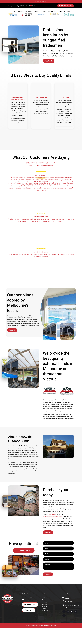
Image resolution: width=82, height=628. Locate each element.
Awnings (28, 11)
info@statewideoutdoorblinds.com (53, 562)
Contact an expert (24, 596)
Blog (68, 11)
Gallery (53, 11)
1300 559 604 (52, 560)
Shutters (37, 11)
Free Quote (49, 107)
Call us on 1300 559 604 (66, 5)
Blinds (20, 11)
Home (14, 11)
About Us (46, 11)
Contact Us (61, 11)
